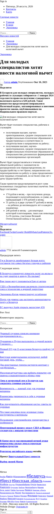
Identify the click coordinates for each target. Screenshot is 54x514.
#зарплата (5, 487)
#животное (41, 484)
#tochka (3, 477)
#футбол (11, 501)
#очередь (3, 496)
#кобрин (22, 487)
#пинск (17, 496)
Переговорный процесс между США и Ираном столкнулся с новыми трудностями (25, 429)
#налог (13, 224)
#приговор (42, 496)
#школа (23, 502)
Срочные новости (9, 17)
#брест (5, 480)
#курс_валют (5, 490)
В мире (9, 25)
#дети (33, 484)
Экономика (12, 27)
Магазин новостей (9, 36)
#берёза (49, 477)
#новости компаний (43, 493)
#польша (32, 495)
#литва (13, 490)
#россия (12, 498)
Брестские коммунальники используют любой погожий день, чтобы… (23, 358)
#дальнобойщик (22, 484)
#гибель (4, 484)
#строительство (29, 499)
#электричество (31, 501)
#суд (38, 499)
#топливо (3, 501)
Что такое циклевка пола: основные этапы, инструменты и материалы (22, 413)
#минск (28, 490)
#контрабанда (31, 487)
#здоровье (14, 487)
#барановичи (19, 476)
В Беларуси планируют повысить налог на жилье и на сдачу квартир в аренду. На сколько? (26, 274)
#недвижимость (28, 493)
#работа (3, 498)
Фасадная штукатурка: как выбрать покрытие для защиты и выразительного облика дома (25, 374)
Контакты (11, 9)
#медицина (20, 490)
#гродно (12, 484)
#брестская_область (27, 480)
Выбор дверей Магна (11, 461)
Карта (9, 12)
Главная (10, 22)
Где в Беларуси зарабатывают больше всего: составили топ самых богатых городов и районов (25, 261)
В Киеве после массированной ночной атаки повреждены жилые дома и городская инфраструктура (24, 443)
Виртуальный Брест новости (24, 456)
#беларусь (5, 224)
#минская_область (39, 490)
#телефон (43, 499)
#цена (17, 501)
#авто (9, 476)
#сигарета (19, 499)
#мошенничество (7, 493)
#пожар (23, 496)
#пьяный (50, 496)
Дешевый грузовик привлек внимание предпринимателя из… (20, 334)
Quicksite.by (22, 506)
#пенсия (10, 496)
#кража (41, 487)
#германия (47, 481)
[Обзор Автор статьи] (6, 247)
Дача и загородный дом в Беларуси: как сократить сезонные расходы (21, 382)
